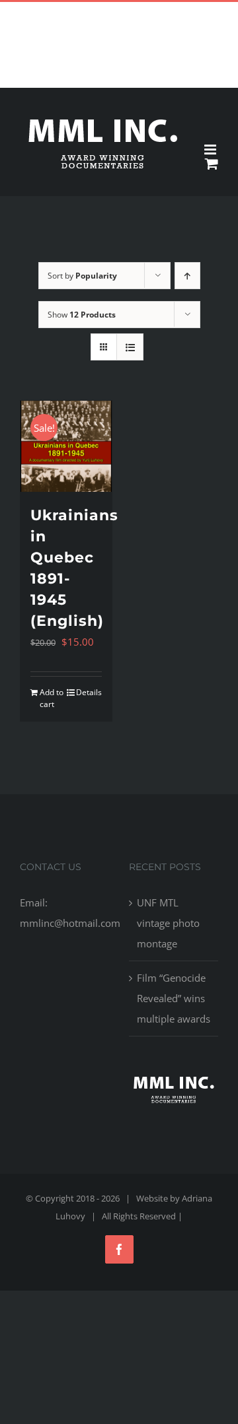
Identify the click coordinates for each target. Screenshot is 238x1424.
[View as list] (130, 347)
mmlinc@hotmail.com (150, 12)
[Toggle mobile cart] (211, 163)
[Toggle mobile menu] (211, 149)
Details (89, 692)
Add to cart (51, 698)
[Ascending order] (187, 275)
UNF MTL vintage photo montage (168, 923)
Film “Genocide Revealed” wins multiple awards (173, 998)
